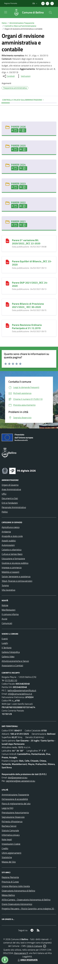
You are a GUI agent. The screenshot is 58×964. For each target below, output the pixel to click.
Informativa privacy (11, 835)
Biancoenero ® (21, 953)
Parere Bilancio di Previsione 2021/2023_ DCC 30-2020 (28, 305)
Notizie (5, 605)
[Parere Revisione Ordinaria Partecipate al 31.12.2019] (7, 325)
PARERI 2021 (18, 221)
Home (4, 22)
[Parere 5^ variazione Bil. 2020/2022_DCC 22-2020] (7, 240)
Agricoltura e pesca (10, 527)
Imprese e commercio (12, 567)
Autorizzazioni (8, 545)
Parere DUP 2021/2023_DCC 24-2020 (30, 284)
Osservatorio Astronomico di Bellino (18, 890)
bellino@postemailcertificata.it (22, 690)
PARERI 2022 (18, 202)
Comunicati (7, 623)
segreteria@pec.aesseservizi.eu (20, 781)
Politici (5, 511)
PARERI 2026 (18, 127)
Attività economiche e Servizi (15, 661)
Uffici (4, 494)
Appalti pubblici (9, 540)
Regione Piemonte (10, 3)
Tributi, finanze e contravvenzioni (17, 581)
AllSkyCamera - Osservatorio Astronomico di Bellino (26, 899)
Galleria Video (8, 656)
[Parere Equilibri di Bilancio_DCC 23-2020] (7, 261)
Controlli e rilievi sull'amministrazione (20, 25)
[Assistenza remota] (44, 946)
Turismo (5, 585)
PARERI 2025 (18, 145)
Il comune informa (10, 614)
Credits (5, 848)
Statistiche (7, 857)
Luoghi (5, 643)
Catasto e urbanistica (11, 549)
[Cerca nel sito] (50, 12)
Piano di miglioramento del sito (16, 803)
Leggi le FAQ (7, 808)
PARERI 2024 (18, 164)
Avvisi (4, 618)
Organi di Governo (10, 485)
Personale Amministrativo (14, 507)
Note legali (7, 839)
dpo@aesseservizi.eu (17, 777)
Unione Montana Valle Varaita (16, 886)
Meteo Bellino (8, 895)
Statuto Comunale (10, 830)
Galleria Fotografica (11, 652)
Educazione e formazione (13, 558)
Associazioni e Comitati (12, 665)
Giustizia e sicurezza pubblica (15, 563)
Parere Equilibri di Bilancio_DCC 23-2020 (32, 262)
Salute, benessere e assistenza (16, 576)
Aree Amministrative (11, 489)
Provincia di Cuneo (10, 881)
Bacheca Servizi (9, 826)
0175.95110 (11, 680)
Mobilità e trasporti (10, 572)
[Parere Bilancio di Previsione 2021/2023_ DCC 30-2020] (7, 304)
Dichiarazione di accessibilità (15, 799)
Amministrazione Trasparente (21, 22)
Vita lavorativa (8, 590)
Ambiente (6, 531)
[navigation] (5, 12)
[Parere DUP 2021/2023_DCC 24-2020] (7, 283)
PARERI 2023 (18, 183)
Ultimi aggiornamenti (11, 853)
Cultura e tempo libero (12, 554)
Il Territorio (6, 647)
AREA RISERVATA (29, 959)
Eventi (5, 638)
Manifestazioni (8, 609)
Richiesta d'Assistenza (12, 821)
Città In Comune (34, 946)
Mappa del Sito (9, 861)
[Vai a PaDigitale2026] (19, 470)
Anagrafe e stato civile (12, 536)
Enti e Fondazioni (10, 502)
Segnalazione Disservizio (13, 817)
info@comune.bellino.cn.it (20, 693)
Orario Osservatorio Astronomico (17, 904)
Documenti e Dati (10, 498)
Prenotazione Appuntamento (15, 812)
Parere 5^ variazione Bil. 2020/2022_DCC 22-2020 (26, 241)
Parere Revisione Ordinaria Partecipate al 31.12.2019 (27, 326)
